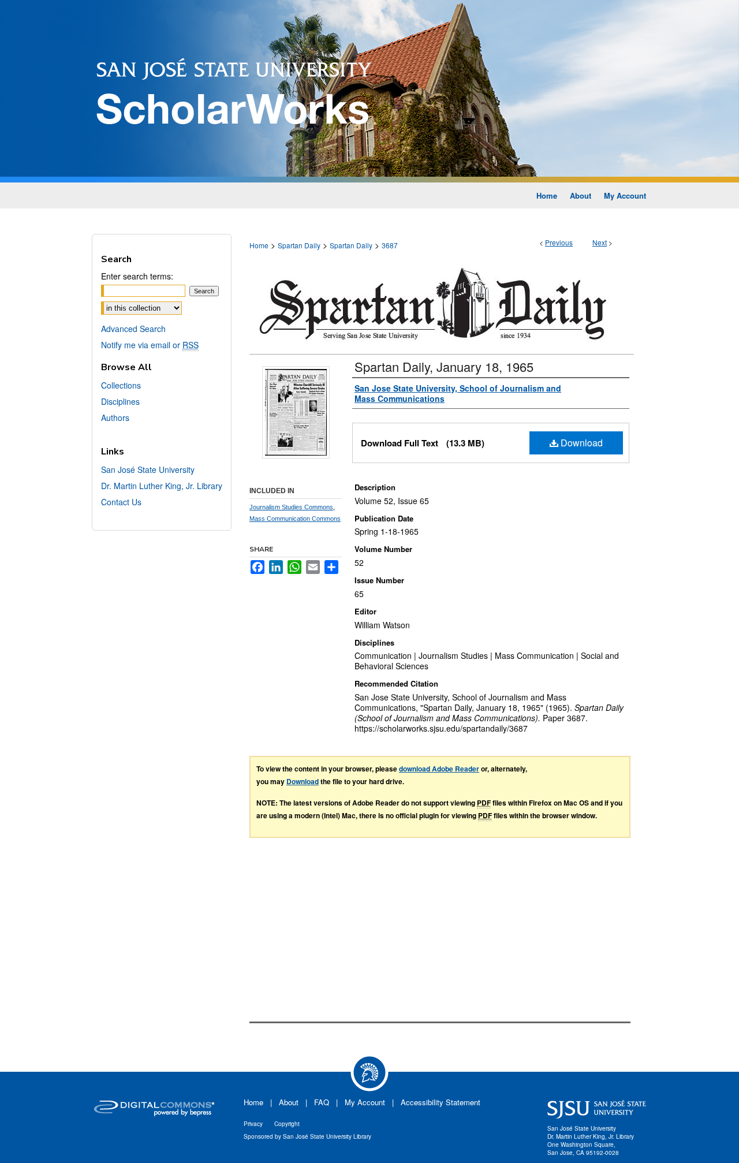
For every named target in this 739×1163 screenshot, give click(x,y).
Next (599, 242)
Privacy (253, 1124)
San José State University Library (327, 1136)
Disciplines (120, 401)
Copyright (287, 1124)
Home (258, 245)
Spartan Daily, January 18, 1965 (443, 366)
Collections (121, 385)
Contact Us (121, 502)
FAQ (321, 1102)
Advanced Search (133, 328)
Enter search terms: (137, 276)
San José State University (148, 469)
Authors (115, 417)
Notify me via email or (150, 345)
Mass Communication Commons (295, 518)
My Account (365, 1102)
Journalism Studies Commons (291, 507)
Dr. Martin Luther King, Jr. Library (161, 485)
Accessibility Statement (440, 1102)
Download (580, 442)
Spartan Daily (299, 245)
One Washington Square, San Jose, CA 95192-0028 (583, 1148)
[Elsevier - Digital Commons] (156, 1109)
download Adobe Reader (439, 768)
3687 (390, 245)
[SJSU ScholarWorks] (369, 91)
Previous (559, 242)
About (288, 1102)
